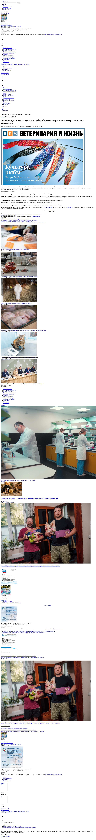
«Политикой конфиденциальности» (53, 34)
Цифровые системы (8, 50)
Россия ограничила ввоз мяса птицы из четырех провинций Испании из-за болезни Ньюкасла (23, 222)
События (5, 104)
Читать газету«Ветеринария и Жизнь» (7, 24)
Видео (4, 60)
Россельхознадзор (7, 5)
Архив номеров (7, 8)
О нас (4, 4)
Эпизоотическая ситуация (9, 49)
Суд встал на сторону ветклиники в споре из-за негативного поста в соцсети (19, 357)
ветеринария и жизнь (16, 213)
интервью (3, 405)
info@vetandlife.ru (5, 13)
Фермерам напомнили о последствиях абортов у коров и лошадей (16, 221)
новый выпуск (28, 213)
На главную (3, 386)
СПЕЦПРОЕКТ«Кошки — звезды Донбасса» (8, 502)
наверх (2, 783)
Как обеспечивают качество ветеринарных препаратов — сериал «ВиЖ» (18, 480)
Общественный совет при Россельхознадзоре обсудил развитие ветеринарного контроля (22, 383)
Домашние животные (8, 53)
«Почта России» (48, 207)
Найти (18, 3)
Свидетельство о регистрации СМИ (12, 826)
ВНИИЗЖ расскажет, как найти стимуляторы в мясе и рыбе (15, 219)
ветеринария (7, 213)
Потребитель (6, 99)
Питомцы (3, 481)
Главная (5, 106)
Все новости (6, 62)
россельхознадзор (37, 213)
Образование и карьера (8, 58)
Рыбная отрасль (7, 94)
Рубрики (5, 1)
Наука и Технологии (8, 55)
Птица (4, 93)
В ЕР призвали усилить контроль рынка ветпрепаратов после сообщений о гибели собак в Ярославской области (28, 631)
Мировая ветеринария (8, 57)
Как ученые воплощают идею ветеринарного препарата (14, 654)
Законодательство (7, 48)
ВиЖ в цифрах (6, 103)
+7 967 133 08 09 (5, 73)
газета (23, 213)
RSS (4, 825)
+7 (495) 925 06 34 (5, 808)
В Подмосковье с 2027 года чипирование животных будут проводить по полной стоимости (22, 632)
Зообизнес (5, 54)
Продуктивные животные (9, 51)
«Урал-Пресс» (70, 207)
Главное (5, 87)
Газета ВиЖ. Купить (5, 27)
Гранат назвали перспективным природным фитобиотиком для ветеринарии (19, 220)
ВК (53, 211)
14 (1, 773)
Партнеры (5, 7)
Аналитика (6, 59)
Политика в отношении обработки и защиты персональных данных (19, 827)
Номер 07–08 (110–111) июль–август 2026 (11, 26)
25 (1, 33)
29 (1, 627)
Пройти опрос (36, 216)
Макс (50, 211)
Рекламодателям (7, 9)
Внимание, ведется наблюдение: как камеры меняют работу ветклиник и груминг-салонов (22, 657)
